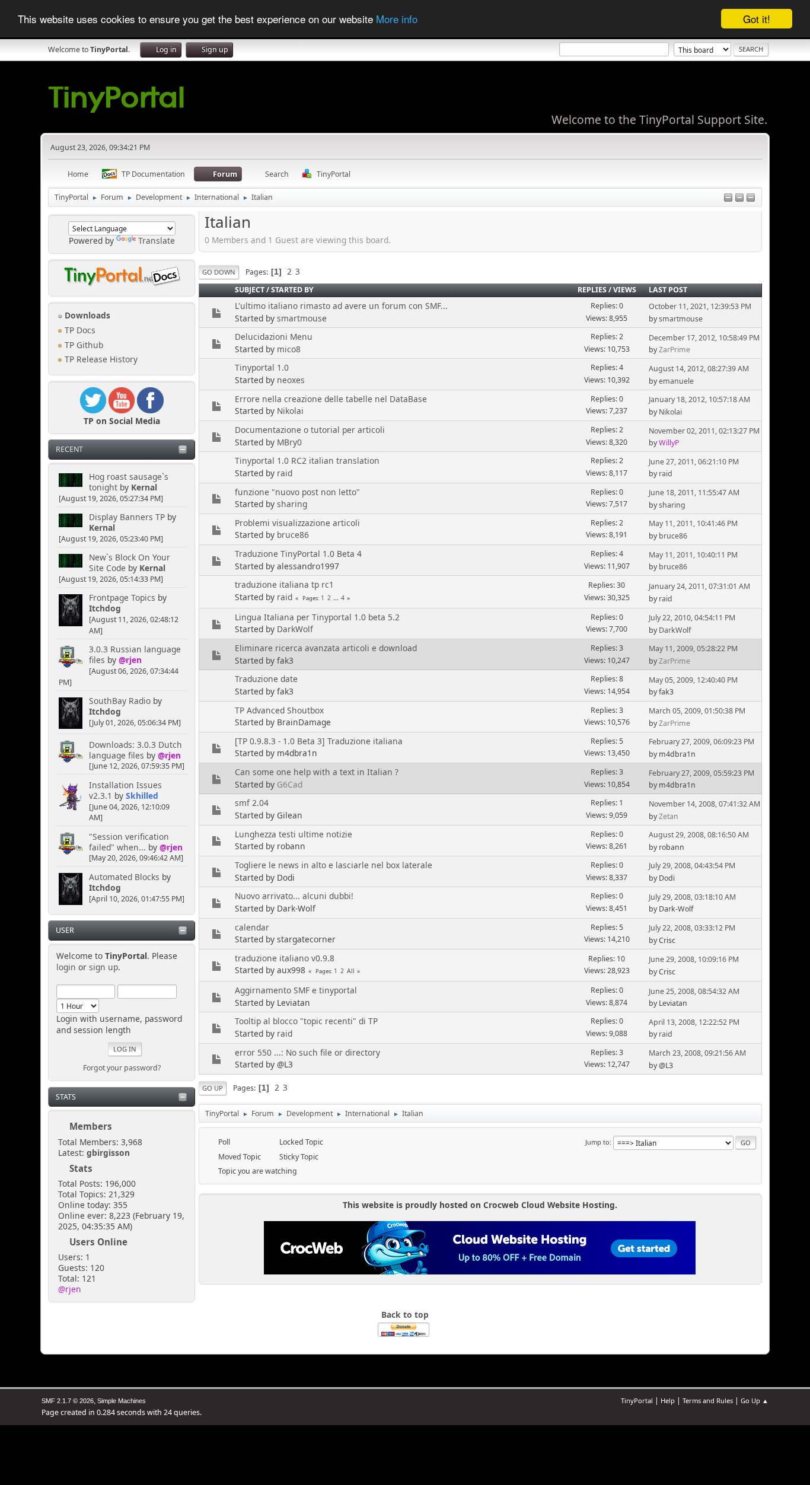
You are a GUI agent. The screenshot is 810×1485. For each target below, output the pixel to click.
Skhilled (142, 795)
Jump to (597, 1141)
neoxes (291, 379)
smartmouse (302, 318)
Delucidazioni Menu (273, 336)
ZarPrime (674, 350)
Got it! (756, 18)
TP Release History (100, 359)
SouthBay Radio (120, 700)
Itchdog (105, 608)
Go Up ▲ (754, 1400)
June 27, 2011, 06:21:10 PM (694, 462)
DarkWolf (295, 629)
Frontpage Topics (122, 597)
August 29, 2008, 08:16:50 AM (699, 835)
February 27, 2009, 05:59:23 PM (701, 773)
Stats (66, 1097)
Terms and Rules (708, 1400)
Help (668, 1400)
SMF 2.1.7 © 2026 (68, 1400)
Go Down (218, 271)
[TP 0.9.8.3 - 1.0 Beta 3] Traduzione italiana (319, 741)
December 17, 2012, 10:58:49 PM (704, 338)
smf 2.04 (252, 802)
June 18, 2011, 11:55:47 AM (694, 492)
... (336, 598)
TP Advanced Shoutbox (279, 710)
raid (284, 473)
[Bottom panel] (750, 198)
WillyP (669, 443)
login (66, 967)
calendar (252, 927)
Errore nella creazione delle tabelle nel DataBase (331, 398)
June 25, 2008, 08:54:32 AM (694, 991)
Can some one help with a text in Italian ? (316, 771)
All (351, 971)
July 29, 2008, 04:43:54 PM (692, 866)
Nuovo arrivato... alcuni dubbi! (294, 895)
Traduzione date (266, 678)
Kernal (144, 487)
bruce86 (293, 534)
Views (624, 290)
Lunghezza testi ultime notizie (293, 834)
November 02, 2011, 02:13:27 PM (704, 431)
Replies (592, 290)
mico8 (289, 349)
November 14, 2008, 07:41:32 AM (704, 804)
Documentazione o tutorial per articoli (310, 429)
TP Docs (78, 330)
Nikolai (290, 410)
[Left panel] (728, 198)
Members (90, 1126)
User (65, 930)
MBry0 (289, 442)
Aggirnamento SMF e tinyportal (296, 990)
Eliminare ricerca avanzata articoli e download (326, 648)
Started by (292, 290)
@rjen (130, 659)
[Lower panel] (739, 198)
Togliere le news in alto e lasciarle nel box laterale (333, 865)
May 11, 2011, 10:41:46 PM (693, 523)
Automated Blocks (124, 876)
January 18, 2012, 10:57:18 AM (699, 399)
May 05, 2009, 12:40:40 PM (693, 680)
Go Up (212, 1088)
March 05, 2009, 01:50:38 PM (697, 711)
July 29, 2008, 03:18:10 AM (692, 897)
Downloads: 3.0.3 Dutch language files (135, 750)
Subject (249, 290)
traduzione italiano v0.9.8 (284, 958)
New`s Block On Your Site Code (129, 562)
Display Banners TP (127, 516)
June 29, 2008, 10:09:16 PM (694, 959)
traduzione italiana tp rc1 (284, 584)
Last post (668, 290)
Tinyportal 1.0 (262, 367)
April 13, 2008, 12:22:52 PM (694, 1022)
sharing (292, 503)
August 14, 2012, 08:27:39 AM (699, 369)
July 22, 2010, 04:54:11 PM (692, 618)
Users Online (98, 1242)
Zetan (668, 816)
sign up (103, 967)
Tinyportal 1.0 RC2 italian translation (307, 460)
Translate (156, 240)
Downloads (86, 315)
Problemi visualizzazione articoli (297, 522)
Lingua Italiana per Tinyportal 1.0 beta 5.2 (317, 617)
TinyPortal (637, 1400)
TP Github (82, 344)
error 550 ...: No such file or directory (307, 1052)
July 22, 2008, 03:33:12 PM (692, 928)
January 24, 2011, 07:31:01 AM (699, 586)
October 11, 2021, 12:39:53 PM (700, 306)
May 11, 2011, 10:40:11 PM (693, 555)
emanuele (676, 381)
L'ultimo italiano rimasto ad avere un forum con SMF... (341, 305)
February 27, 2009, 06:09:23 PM (701, 742)
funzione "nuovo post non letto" (297, 492)
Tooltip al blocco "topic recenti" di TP (306, 1021)
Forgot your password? (122, 1068)
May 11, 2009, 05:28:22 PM (693, 648)
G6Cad (289, 784)
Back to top (405, 1314)
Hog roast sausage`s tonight (128, 482)
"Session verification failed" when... (129, 842)
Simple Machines (121, 1400)
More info (396, 19)
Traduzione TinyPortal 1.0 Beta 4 (298, 553)
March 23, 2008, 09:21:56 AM (697, 1053)
